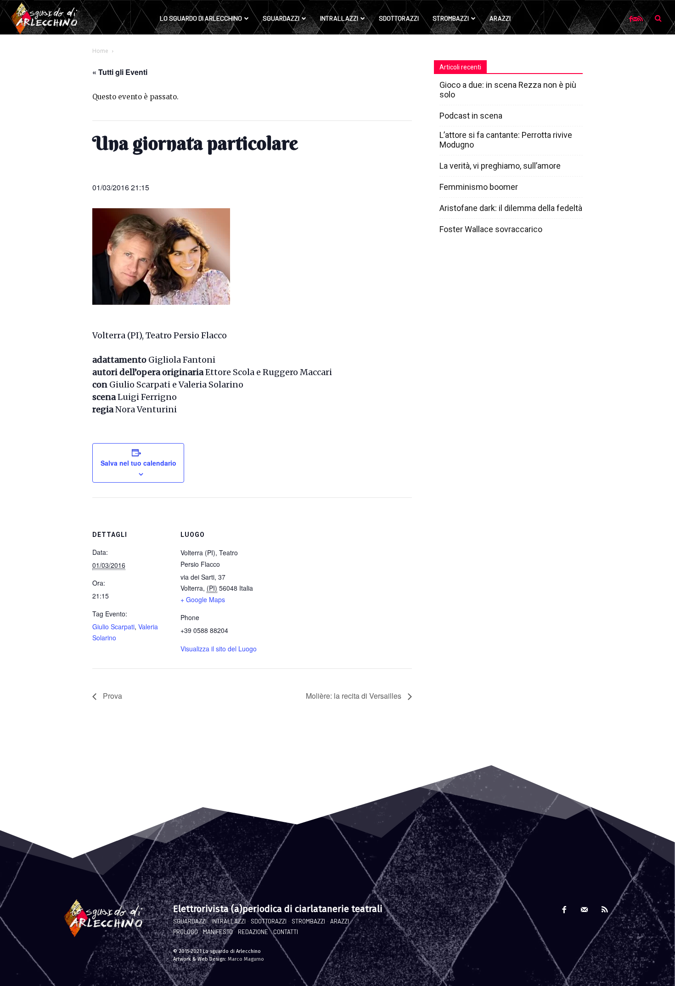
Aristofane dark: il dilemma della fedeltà (510, 208)
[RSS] (640, 18)
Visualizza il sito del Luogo (218, 648)
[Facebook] (630, 18)
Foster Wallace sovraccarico (490, 229)
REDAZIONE (253, 931)
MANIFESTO (218, 931)
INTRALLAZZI (229, 921)
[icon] (658, 17)
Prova (111, 695)
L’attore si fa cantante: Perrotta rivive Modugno (505, 139)
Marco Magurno (246, 959)
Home (100, 51)
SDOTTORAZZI (269, 921)
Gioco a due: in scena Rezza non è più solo (507, 89)
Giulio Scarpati (113, 626)
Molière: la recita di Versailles (354, 695)
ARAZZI (339, 921)
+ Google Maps (202, 599)
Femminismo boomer (478, 187)
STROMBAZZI (308, 921)
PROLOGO (185, 931)
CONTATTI (285, 931)
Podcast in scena (470, 115)
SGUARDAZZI (190, 921)
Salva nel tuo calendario (138, 462)
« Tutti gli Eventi (119, 72)
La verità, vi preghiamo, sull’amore (500, 166)
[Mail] (635, 18)
